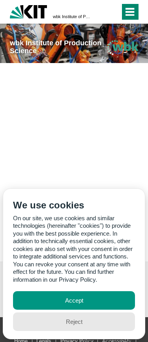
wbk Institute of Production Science (71, 16)
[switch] (100, 11)
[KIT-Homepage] (28, 11)
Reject (74, 321)
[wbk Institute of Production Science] (122, 47)
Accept (74, 300)
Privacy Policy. (78, 279)
